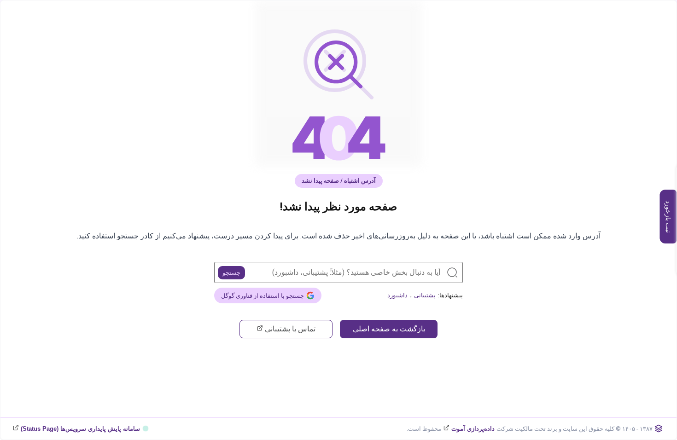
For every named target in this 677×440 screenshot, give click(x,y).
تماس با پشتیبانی (289, 329)
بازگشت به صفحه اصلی (389, 329)
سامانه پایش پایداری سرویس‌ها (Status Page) (79, 428)
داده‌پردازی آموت (472, 428)
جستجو (231, 272)
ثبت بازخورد (668, 217)
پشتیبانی (425, 295)
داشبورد (397, 295)
